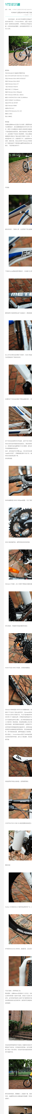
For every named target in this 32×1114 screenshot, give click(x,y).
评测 (10, 9)
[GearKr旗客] (12, 5)
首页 (6, 9)
